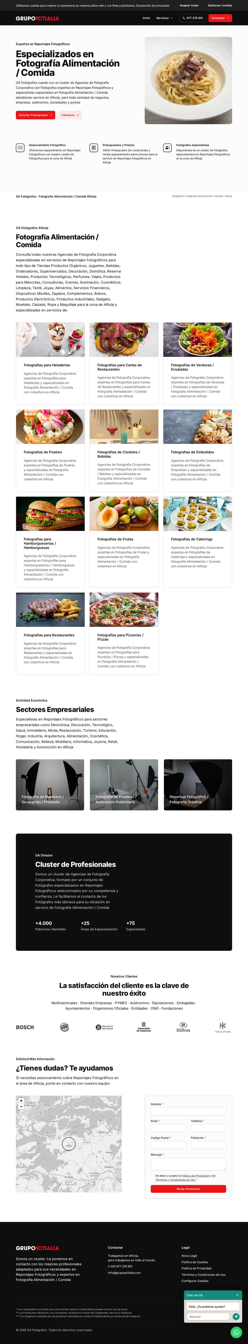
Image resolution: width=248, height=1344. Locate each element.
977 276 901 (195, 18)
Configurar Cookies (195, 1281)
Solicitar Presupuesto (33, 115)
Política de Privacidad (195, 1175)
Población (198, 1137)
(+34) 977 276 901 (120, 1266)
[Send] (236, 1316)
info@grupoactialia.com (124, 1273)
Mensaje (157, 1154)
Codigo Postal (161, 1137)
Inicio (146, 18)
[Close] (237, 1295)
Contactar (218, 18)
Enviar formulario (188, 1188)
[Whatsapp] (236, 1332)
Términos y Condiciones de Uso (175, 1179)
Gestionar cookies (220, 5)
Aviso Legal (189, 1256)
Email (155, 1121)
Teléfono (197, 1121)
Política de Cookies (195, 1262)
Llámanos (68, 115)
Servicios (162, 18)
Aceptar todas (189, 5)
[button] (69, 1144)
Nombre (157, 1104)
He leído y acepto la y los (185, 1177)
